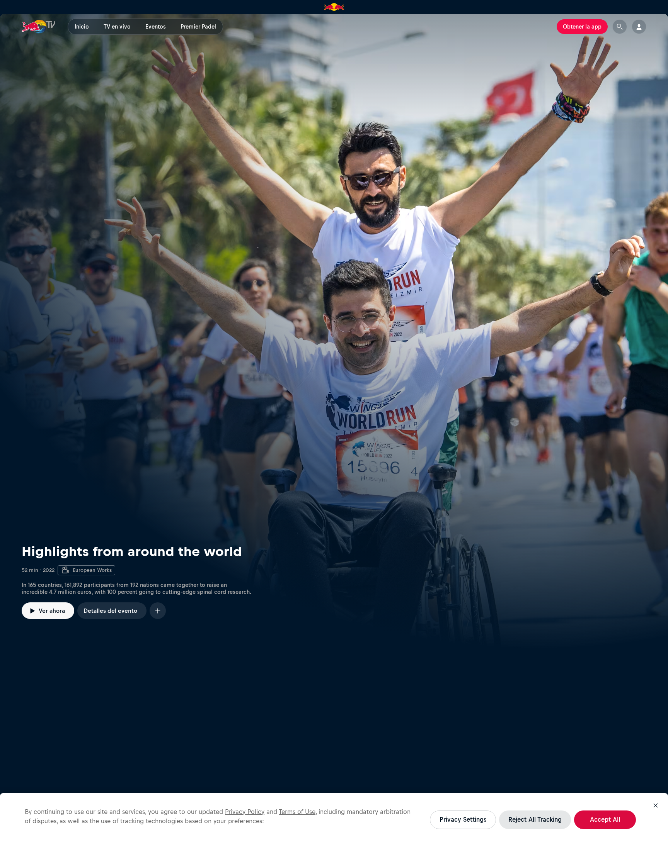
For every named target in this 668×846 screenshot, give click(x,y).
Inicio (82, 27)
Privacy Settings (463, 819)
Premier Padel (198, 27)
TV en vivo (117, 27)
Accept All (605, 819)
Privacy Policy (244, 811)
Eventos (155, 27)
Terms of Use (297, 811)
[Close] (655, 805)
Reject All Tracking (535, 819)
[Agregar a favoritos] (158, 610)
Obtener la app (582, 27)
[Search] (619, 26)
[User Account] (639, 26)
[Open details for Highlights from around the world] (334, 331)
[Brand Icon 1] (334, 7)
